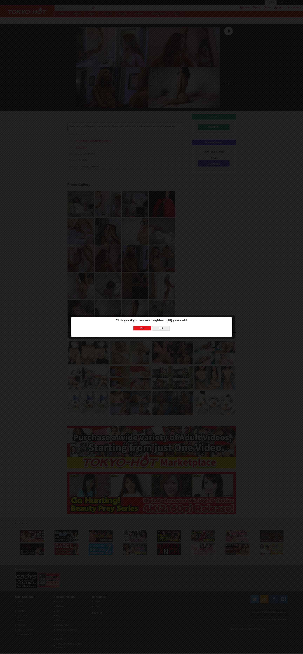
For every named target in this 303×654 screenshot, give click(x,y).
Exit (161, 328)
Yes (142, 328)
